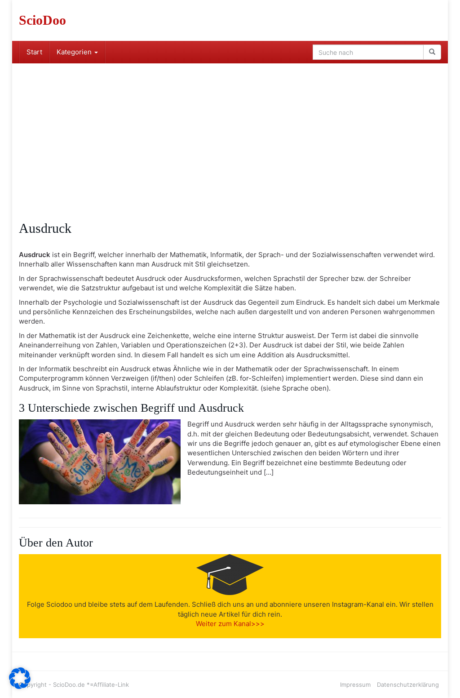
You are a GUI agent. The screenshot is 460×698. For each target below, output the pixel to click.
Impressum (355, 684)
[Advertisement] (230, 131)
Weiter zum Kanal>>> (230, 623)
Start (34, 52)
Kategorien (75, 52)
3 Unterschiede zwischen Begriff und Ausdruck (131, 407)
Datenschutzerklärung (408, 684)
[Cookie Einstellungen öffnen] (20, 686)
